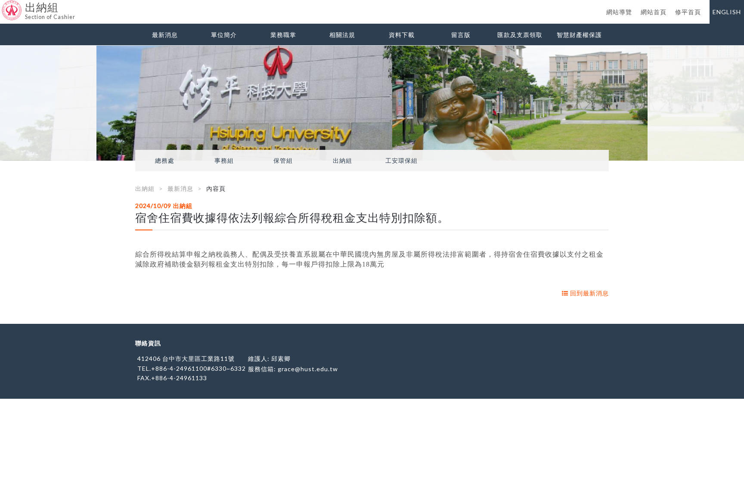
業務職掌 (283, 34)
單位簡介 (224, 34)
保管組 (283, 161)
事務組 (224, 161)
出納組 (342, 161)
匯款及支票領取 (519, 34)
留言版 (461, 34)
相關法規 (342, 34)
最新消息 (165, 34)
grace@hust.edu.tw (308, 368)
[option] (372, 103)
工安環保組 (401, 161)
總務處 (164, 161)
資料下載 (402, 34)
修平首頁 (688, 12)
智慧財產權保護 (579, 34)
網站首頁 (653, 12)
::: (3, 6)
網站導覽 (619, 12)
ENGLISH (727, 12)
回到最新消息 (588, 293)
